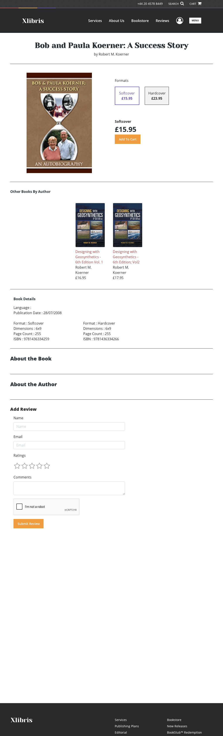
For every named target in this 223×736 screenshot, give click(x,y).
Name (18, 418)
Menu (195, 20)
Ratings (20, 455)
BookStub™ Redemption (184, 732)
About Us (116, 20)
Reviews (162, 20)
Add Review (23, 409)
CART (193, 4)
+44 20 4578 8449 (150, 4)
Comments (23, 477)
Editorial (121, 732)
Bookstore (140, 20)
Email (18, 436)
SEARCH (173, 4)
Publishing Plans (127, 726)
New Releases (177, 726)
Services (95, 20)
